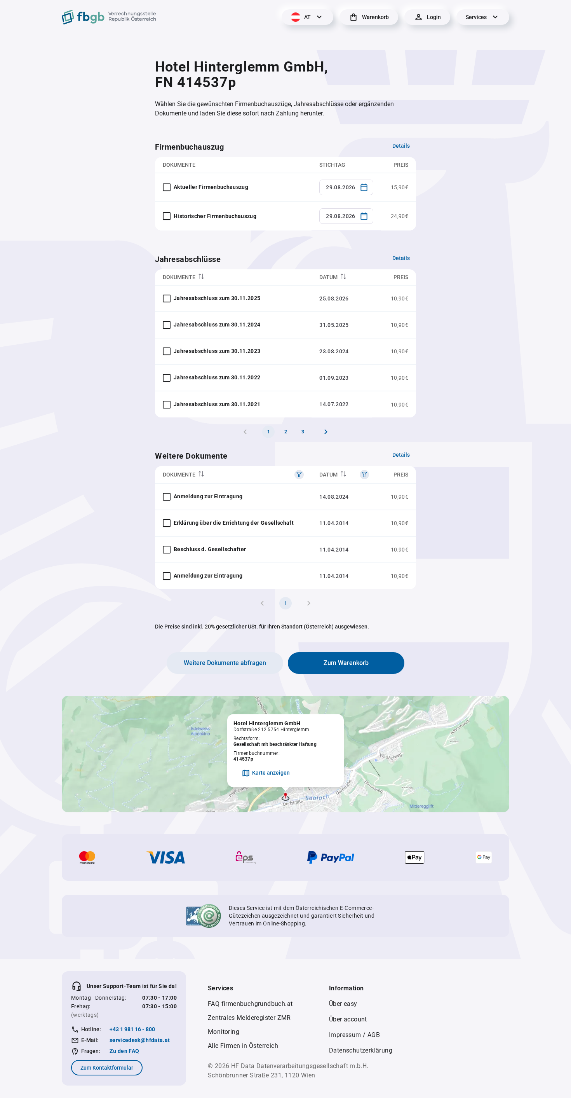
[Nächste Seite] (326, 432)
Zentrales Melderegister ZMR (249, 1017)
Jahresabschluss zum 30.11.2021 (217, 404)
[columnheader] (233, 277)
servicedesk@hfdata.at (140, 1040)
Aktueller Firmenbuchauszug (211, 187)
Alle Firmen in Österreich (243, 1045)
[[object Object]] (299, 474)
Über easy (343, 1003)
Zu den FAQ (124, 1051)
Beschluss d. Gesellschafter (210, 549)
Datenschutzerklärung (360, 1050)
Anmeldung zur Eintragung (208, 496)
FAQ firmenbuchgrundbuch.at (250, 1003)
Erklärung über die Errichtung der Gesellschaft (234, 523)
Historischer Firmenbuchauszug (215, 216)
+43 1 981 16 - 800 (132, 1029)
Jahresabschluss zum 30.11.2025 (217, 298)
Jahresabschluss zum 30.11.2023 (217, 351)
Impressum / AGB (354, 1035)
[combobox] (346, 187)
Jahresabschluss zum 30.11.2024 (217, 324)
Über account (348, 1019)
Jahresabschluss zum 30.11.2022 (217, 377)
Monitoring (223, 1031)
